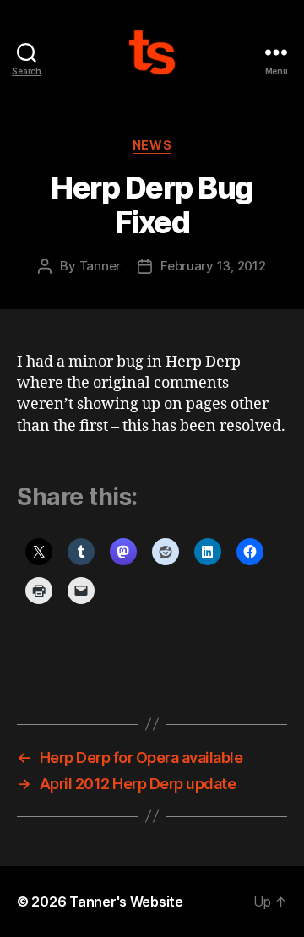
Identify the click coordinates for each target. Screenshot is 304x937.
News (152, 145)
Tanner (100, 266)
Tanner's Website (126, 901)
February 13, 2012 (213, 266)
